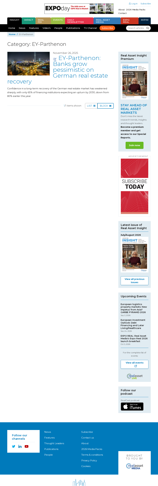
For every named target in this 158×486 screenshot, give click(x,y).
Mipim (144, 20)
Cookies (85, 466)
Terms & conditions (92, 454)
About (121, 9)
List (89, 105)
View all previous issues (134, 281)
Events (58, 20)
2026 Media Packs (135, 9)
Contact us (87, 437)
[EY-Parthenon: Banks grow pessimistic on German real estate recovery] (28, 64)
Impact (28, 20)
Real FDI (41, 21)
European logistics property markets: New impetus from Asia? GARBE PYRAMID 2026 (134, 309)
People (58, 28)
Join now (134, 145)
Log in (134, 4)
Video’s (47, 28)
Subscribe (146, 4)
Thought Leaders (54, 443)
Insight (14, 20)
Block (104, 105)
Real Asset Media (103, 21)
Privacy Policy (89, 460)
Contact (122, 13)
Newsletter (75, 21)
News (22, 28)
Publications (73, 28)
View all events (134, 362)
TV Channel (90, 28)
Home (11, 28)
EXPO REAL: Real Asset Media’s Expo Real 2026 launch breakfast (134, 340)
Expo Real (126, 21)
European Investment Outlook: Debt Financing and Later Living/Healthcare (133, 325)
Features (34, 28)
